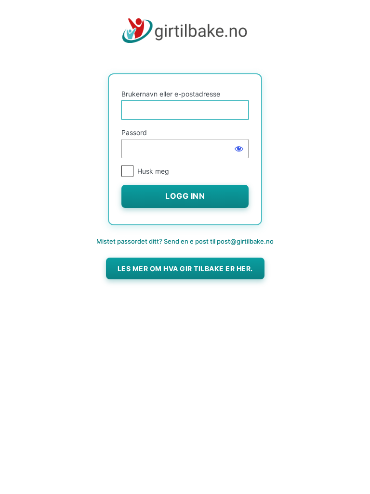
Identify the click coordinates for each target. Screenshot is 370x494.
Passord (134, 132)
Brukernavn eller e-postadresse (170, 94)
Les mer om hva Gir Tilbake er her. (185, 268)
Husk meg (153, 171)
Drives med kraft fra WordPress (185, 40)
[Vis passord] (239, 148)
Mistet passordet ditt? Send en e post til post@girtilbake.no (185, 241)
